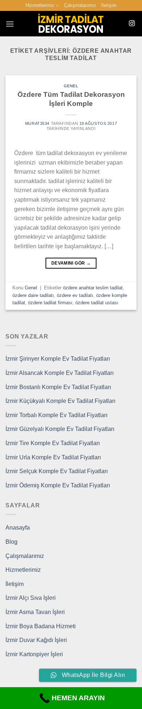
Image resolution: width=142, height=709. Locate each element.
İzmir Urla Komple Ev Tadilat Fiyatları (53, 457)
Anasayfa (17, 527)
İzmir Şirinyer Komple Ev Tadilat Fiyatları (57, 359)
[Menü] (9, 24)
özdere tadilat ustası (96, 302)
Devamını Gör (71, 263)
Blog (11, 542)
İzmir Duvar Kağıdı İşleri (36, 640)
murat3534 (37, 123)
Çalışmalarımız (80, 5)
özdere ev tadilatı (75, 295)
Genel (71, 86)
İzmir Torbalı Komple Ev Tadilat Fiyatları (56, 415)
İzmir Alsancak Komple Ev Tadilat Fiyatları (59, 373)
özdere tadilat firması (50, 302)
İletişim (109, 5)
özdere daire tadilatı (33, 295)
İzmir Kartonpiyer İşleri (34, 654)
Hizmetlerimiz (39, 5)
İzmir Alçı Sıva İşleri (30, 598)
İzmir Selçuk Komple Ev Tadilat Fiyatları (56, 471)
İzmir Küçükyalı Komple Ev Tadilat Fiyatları (60, 401)
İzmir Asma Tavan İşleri (35, 612)
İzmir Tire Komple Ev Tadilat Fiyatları (52, 443)
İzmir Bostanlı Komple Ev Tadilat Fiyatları (58, 387)
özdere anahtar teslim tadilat (93, 287)
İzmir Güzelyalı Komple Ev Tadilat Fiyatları (59, 429)
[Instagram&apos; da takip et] (132, 23)
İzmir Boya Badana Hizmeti (40, 626)
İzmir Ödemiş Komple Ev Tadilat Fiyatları (57, 485)
